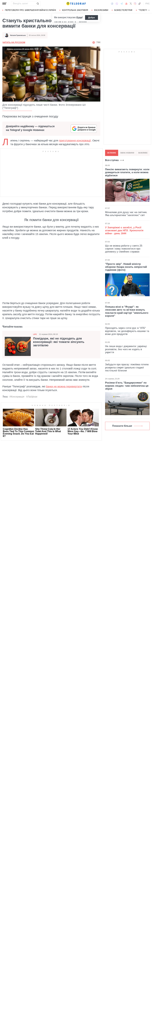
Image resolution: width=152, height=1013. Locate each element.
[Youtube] (126, 3)
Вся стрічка (112, 160)
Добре (91, 17)
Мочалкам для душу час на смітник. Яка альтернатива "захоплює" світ (126, 214)
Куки (79, 17)
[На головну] (76, 3)
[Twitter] (131, 3)
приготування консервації (75, 140)
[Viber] (116, 3)
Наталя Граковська (18, 35)
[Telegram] (121, 3)
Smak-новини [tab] (127, 153)
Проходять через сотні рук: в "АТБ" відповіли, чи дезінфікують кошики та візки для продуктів (127, 331)
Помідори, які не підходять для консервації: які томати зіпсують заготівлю (58, 342)
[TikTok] (139, 3)
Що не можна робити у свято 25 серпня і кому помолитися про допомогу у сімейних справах (123, 248)
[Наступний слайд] (149, 10)
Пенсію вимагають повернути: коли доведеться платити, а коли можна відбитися (127, 172)
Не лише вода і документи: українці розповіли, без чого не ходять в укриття (126, 349)
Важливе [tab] (143, 153)
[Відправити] (38, 3)
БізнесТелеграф (123, 10)
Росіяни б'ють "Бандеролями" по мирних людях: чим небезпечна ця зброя (126, 385)
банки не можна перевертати (64, 386)
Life (35, 334)
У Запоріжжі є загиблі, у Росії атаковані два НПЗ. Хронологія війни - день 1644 (124, 230)
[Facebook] (112, 3)
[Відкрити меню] (4, 3)
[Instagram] (135, 3)
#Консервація (16, 396)
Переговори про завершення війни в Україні (30, 10)
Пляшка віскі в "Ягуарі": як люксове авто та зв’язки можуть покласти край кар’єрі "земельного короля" (126, 311)
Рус (147, 3)
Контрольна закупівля (75, 10)
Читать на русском (13, 42)
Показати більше (122, 426)
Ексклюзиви (101, 10)
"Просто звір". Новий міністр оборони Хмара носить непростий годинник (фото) (126, 267)
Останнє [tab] (111, 153)
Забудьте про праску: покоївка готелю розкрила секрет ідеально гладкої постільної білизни (127, 367)
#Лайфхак (31, 396)
